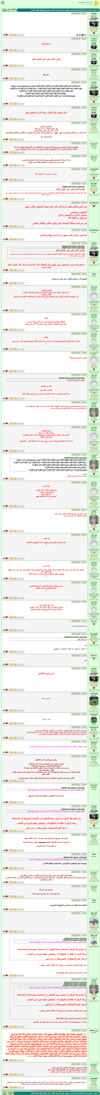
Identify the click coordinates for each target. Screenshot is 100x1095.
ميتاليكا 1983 (94, 621)
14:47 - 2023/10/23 (68, 982)
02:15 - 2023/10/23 (66, 246)
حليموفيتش (93, 742)
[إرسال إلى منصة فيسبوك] (82, 35)
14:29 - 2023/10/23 (69, 938)
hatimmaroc (94, 727)
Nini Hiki (94, 183)
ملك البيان (94, 287)
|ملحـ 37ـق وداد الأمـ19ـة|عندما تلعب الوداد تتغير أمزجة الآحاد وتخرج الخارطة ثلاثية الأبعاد (63, 10)
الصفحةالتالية (10, 1093)
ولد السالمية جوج (94, 352)
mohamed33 (94, 169)
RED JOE (94, 913)
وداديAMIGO (94, 1030)
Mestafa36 (94, 634)
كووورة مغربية (87, 4)
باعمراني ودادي (94, 69)
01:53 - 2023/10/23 (67, 186)
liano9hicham (94, 203)
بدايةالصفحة (4, 1093)
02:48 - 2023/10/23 (63, 378)
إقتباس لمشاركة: (80, 186)
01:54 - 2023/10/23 (69, 457)
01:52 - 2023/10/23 (69, 637)
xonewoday (94, 693)
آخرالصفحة (4, 10)
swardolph (94, 1078)
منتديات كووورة (86, 2)
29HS (94, 274)
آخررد (9, 10)
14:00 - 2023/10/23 (66, 787)
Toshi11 (94, 13)
